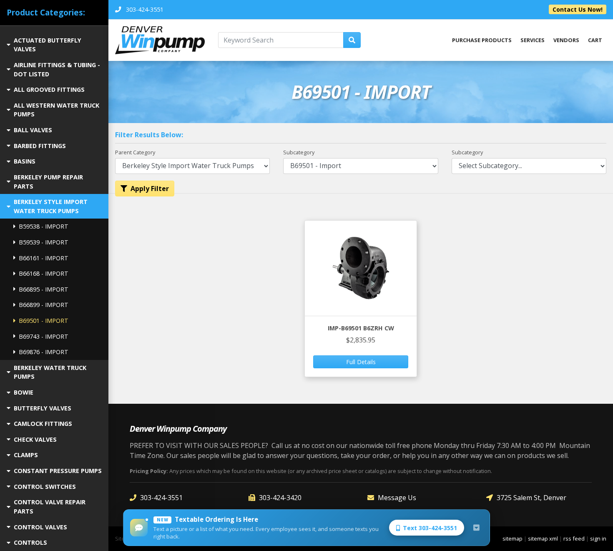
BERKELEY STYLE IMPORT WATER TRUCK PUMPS (51, 206)
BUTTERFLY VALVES (42, 408)
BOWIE (23, 392)
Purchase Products (482, 40)
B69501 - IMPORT (43, 321)
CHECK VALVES (35, 439)
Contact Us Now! (578, 9)
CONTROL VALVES (40, 527)
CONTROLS (30, 542)
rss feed (574, 538)
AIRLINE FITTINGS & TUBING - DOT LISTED (57, 69)
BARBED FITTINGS (40, 146)
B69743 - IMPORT (43, 336)
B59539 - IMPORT (43, 242)
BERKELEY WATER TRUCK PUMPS (50, 372)
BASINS (24, 161)
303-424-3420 (280, 497)
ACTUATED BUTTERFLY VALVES (47, 44)
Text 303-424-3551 (430, 528)
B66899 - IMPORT (43, 305)
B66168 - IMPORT (43, 273)
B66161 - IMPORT (43, 258)
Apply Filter (150, 188)
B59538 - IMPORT (43, 226)
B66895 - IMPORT (43, 289)
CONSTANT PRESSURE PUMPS (58, 471)
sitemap (512, 538)
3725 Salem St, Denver (531, 497)
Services (532, 40)
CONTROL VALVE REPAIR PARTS (49, 506)
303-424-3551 (161, 497)
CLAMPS (26, 455)
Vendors (566, 40)
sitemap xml (543, 538)
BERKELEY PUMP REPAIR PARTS (48, 181)
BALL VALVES (33, 130)
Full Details (361, 362)
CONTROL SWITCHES (45, 487)
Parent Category (135, 152)
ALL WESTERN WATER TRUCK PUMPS (56, 109)
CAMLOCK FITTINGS (43, 424)
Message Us (397, 497)
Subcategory (298, 152)
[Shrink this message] (476, 527)
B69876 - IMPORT (43, 352)
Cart (595, 40)
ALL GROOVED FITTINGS (49, 89)
